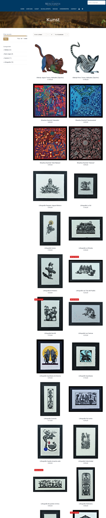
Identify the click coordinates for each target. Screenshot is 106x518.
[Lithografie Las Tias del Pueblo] (86, 255)
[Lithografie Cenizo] (50, 213)
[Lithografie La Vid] (86, 170)
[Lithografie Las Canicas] (86, 298)
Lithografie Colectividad (85, 461)
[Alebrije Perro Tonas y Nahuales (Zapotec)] (86, 42)
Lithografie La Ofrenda (86, 248)
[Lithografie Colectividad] (86, 426)
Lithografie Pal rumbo (86, 418)
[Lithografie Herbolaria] (86, 468)
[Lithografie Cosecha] (50, 383)
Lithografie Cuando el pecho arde (50, 461)
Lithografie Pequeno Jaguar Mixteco (50, 205)
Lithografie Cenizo (50, 248)
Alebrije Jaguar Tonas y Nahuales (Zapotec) (50, 77)
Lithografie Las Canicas (85, 333)
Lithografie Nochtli (50, 333)
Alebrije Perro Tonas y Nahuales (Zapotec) (86, 77)
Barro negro (7, 54)
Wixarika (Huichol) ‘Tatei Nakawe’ (50, 163)
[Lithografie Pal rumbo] (86, 383)
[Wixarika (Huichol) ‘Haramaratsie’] (86, 85)
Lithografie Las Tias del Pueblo (85, 290)
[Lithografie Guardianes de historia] (50, 340)
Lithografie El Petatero (50, 290)
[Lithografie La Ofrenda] (86, 213)
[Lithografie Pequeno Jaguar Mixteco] (50, 170)
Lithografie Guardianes (86, 376)
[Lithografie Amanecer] (50, 511)
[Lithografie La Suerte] (86, 511)
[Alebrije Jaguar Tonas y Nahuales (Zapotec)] (50, 42)
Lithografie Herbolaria (86, 504)
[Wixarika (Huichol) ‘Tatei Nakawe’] (50, 127)
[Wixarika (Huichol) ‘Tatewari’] (86, 127)
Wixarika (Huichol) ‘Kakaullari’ (50, 120)
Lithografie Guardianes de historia (50, 376)
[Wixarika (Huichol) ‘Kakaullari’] (50, 85)
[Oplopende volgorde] (51, 34)
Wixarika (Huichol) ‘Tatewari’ (85, 163)
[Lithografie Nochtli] (50, 298)
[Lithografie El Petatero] (50, 255)
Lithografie (7, 62)
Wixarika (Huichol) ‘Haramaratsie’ (85, 120)
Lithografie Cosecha (50, 418)
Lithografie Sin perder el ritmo (50, 504)
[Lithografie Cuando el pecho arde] (50, 426)
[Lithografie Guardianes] (86, 340)
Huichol (6, 58)
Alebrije (6, 50)
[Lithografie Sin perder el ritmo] (50, 468)
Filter (5, 39)
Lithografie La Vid (85, 205)
